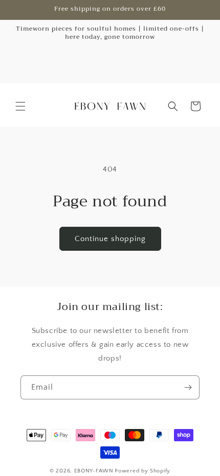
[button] (20, 106)
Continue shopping (110, 238)
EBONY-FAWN (94, 471)
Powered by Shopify (142, 471)
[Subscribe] (188, 387)
